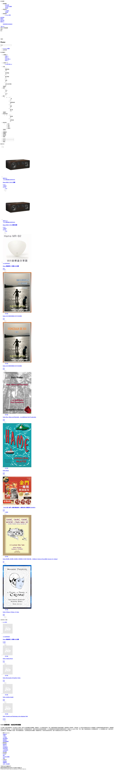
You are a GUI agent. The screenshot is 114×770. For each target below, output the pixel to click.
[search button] (0, 46)
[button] (57, 8)
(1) (6, 57)
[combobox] (57, 43)
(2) (6, 56)
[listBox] (57, 144)
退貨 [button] (8, 24)
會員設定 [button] (10, 24)
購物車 (1, 18)
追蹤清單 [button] (5, 24)
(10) (8, 64)
